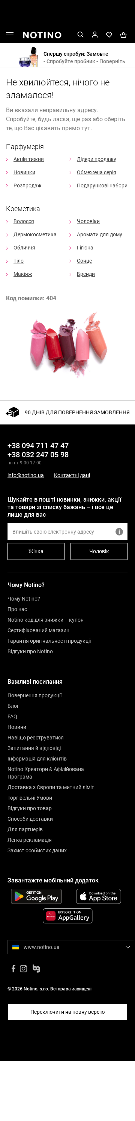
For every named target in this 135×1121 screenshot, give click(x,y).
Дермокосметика (35, 234)
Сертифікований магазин (38, 630)
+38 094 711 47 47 (38, 445)
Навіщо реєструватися (36, 738)
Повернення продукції (35, 695)
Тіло (19, 261)
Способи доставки (30, 819)
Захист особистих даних (37, 850)
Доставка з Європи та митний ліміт (51, 787)
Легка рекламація (30, 840)
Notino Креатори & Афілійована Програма (46, 773)
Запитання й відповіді (34, 748)
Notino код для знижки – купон (46, 620)
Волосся (24, 221)
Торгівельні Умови (30, 798)
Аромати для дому (99, 234)
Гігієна (85, 248)
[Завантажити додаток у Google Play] (36, 896)
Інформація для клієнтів (37, 759)
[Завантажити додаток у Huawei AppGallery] (68, 915)
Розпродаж (28, 186)
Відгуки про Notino (30, 651)
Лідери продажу (96, 159)
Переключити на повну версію (67, 1012)
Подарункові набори (102, 186)
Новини (17, 727)
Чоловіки (88, 221)
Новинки (24, 172)
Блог (13, 706)
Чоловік (99, 551)
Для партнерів (25, 829)
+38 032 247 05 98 (38, 454)
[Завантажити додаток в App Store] (99, 896)
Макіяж (23, 274)
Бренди (86, 274)
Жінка (36, 551)
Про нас (17, 609)
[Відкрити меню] (10, 36)
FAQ (12, 716)
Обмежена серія (96, 172)
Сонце (84, 261)
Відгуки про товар (30, 808)
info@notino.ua (26, 475)
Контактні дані (72, 475)
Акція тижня (29, 159)
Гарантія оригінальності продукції (49, 641)
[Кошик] (123, 34)
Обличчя (24, 248)
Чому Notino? (24, 599)
